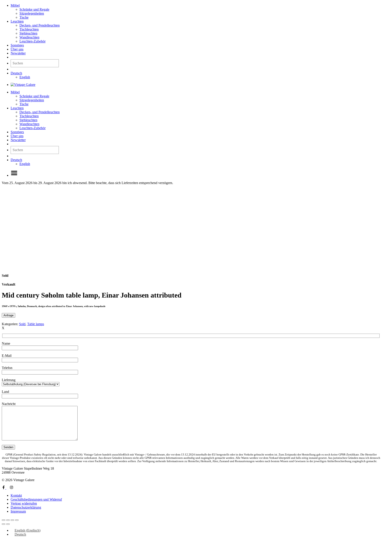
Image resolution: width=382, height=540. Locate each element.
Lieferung (8, 380)
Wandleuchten (29, 37)
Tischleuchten (29, 29)
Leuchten (17, 21)
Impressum (18, 511)
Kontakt (16, 495)
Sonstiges (17, 45)
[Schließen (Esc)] (17, 520)
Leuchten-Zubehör (32, 41)
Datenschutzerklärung (26, 507)
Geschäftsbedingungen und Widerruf (36, 499)
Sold (22, 324)
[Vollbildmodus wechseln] (8, 520)
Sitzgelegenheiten (31, 13)
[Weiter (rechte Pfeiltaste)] (8, 524)
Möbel (15, 5)
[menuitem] (16, 73)
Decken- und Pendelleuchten (39, 25)
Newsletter (18, 53)
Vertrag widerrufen (24, 503)
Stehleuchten (28, 33)
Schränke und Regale (34, 9)
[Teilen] (12, 520)
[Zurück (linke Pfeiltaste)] (3, 524)
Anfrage (8, 315)
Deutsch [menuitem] (20, 534)
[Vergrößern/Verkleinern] (3, 520)
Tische (24, 17)
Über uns (17, 49)
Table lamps (35, 324)
